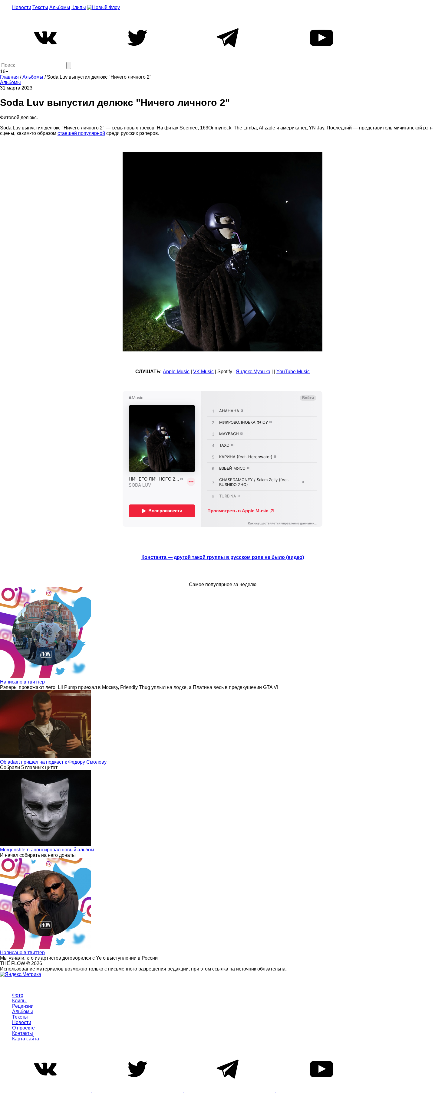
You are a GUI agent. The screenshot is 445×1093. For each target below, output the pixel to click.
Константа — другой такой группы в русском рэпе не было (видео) (222, 557)
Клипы (78, 7)
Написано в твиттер (22, 681)
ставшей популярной (81, 133)
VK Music (203, 371)
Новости (21, 7)
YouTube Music (293, 371)
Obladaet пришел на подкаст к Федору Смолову (53, 762)
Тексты (40, 7)
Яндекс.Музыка (253, 371)
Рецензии (23, 1006)
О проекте (23, 1027)
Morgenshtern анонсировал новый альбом (47, 849)
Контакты (22, 1033)
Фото (17, 995)
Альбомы (59, 7)
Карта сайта (25, 1038)
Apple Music (176, 371)
